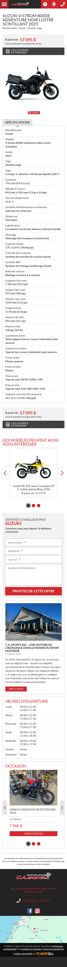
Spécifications (17, 122)
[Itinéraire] (54, 4)
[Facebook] (29, 910)
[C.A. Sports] (25, 4)
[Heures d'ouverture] (45, 4)
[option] (33, 472)
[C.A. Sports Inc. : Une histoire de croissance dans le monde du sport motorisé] (33, 622)
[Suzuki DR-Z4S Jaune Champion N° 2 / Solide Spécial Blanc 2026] (33, 466)
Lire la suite (16, 689)
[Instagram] (37, 910)
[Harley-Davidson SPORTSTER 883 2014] (33, 787)
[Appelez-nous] (62, 4)
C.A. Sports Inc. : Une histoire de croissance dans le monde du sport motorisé (32, 647)
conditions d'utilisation (31, 949)
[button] (5, 473)
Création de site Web (23, 954)
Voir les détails (33, 833)
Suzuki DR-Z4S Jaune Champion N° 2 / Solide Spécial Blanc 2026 (33, 487)
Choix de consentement (53, 949)
